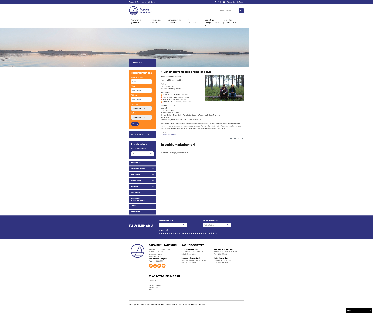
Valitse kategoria (210, 220)
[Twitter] (230, 138)
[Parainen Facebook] (215, 2)
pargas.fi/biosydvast (169, 134)
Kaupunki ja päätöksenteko (229, 21)
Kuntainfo (152, 280)
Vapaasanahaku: (137, 77)
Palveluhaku (141, 226)
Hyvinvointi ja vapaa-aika (155, 21)
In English (240, 2)
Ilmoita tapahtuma (140, 134)
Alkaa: (133, 86)
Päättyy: (134, 95)
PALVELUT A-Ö (163, 230)
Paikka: (133, 113)
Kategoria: (135, 104)
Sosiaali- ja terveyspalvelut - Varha (212, 22)
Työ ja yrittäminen (191, 21)
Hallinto (151, 283)
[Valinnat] (241, 142)
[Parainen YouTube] (224, 2)
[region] (359, 310)
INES (150, 290)
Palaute (132, 2)
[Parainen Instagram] (218, 2)
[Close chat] (370, 310)
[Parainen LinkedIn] (221, 2)
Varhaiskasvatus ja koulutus (174, 21)
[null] (162, 72)
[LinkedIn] (238, 138)
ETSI (134, 124)
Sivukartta (152, 2)
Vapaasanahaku (166, 220)
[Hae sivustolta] (151, 153)
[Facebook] (234, 138)
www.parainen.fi (155, 256)
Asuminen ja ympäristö (136, 21)
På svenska (231, 2)
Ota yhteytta (141, 2)
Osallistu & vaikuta (155, 285)
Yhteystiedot (153, 287)
